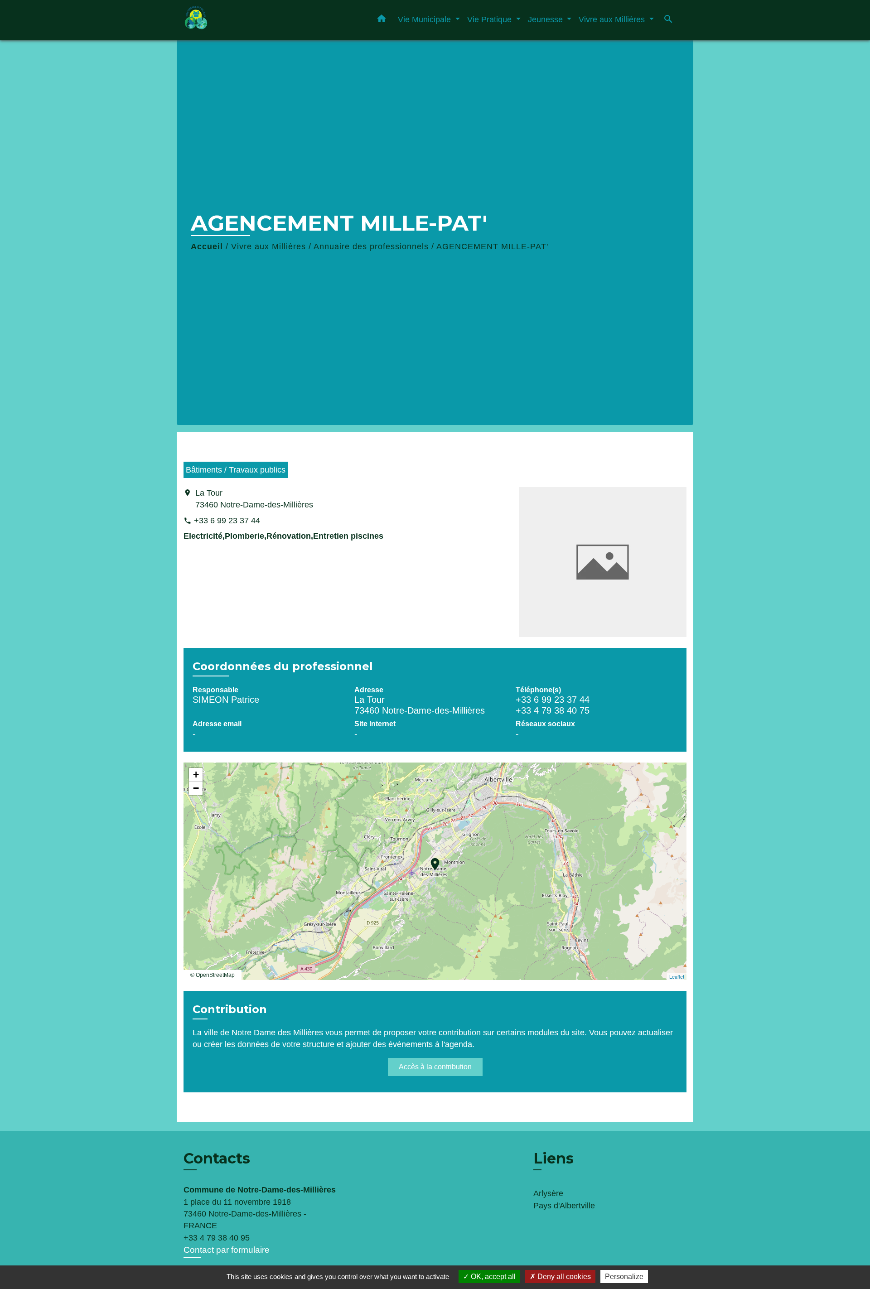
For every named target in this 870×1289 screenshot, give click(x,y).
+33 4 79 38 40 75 (553, 710)
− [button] (196, 788)
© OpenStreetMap (212, 975)
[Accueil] (240, 20)
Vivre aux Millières (268, 246)
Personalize (624, 1276)
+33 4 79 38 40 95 (217, 1237)
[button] (381, 20)
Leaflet (676, 976)
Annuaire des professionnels (371, 246)
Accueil (207, 246)
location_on (430, 859)
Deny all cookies (563, 1276)
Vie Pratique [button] (490, 19)
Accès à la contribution (435, 1067)
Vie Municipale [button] (425, 19)
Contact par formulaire (227, 1250)
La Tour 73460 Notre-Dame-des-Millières (254, 498)
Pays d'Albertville (564, 1205)
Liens (553, 1158)
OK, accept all (492, 1276)
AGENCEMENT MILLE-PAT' (492, 246)
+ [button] (196, 774)
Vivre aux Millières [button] (613, 19)
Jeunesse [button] (546, 19)
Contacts (217, 1158)
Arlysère (548, 1193)
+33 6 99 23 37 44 (227, 520)
